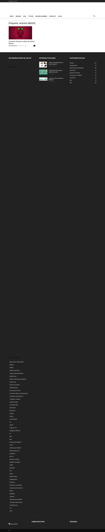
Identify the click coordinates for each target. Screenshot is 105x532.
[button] (94, 16)
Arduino (18, 16)
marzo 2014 (12, 273)
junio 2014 (11, 265)
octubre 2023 (12, 93)
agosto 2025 (12, 76)
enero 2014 (12, 278)
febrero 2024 (12, 84)
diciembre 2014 (13, 251)
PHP (11, 471)
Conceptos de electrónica (16, 396)
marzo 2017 (12, 194)
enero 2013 (12, 307)
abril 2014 (11, 270)
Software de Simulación (16, 499)
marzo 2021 (12, 133)
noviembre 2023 (13, 91)
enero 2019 (12, 157)
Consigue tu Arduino (15, 399)
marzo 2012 (12, 327)
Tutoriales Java (13, 505)
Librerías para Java (14, 450)
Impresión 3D (13, 428)
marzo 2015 (12, 243)
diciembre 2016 (13, 197)
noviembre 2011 (13, 337)
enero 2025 (12, 79)
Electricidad (13, 407)
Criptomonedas (14, 402)
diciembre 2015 (13, 221)
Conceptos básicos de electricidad (19, 393)
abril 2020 (11, 145)
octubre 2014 (12, 256)
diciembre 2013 (13, 280)
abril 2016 (11, 214)
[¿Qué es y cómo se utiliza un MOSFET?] (43, 79)
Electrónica (12, 410)
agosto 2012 (12, 314)
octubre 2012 (12, 312)
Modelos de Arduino (15, 462)
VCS (11, 508)
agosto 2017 (12, 182)
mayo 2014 (12, 268)
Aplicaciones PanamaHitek (17, 362)
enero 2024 (12, 86)
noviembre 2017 (13, 177)
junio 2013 (11, 295)
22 (34, 45)
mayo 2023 (12, 103)
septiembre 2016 (13, 204)
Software (12, 496)
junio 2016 (11, 211)
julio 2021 (11, 130)
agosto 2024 (12, 81)
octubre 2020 (12, 140)
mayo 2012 (12, 322)
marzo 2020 (12, 147)
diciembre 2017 (13, 175)
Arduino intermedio (15, 370)
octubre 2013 (12, 285)
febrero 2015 (12, 246)
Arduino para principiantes (16, 373)
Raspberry (12, 493)
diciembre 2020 (13, 138)
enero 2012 (12, 332)
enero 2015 (12, 248)
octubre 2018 (12, 162)
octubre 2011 (12, 339)
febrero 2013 (12, 305)
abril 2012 (11, 324)
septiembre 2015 (13, 229)
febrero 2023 (12, 111)
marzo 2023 (12, 108)
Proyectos (12, 482)
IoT (10, 433)
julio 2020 (11, 143)
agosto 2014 (12, 260)
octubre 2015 (12, 226)
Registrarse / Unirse (13, 1)
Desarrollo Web (14, 405)
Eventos (12, 413)
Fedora (11, 416)
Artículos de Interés (15, 385)
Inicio (11, 16)
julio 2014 (11, 263)
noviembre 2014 (13, 253)
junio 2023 (11, 101)
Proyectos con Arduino (16, 485)
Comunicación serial (15, 390)
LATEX (11, 445)
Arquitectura (13, 382)
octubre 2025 (12, 74)
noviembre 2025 (13, 71)
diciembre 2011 (13, 334)
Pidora (11, 473)
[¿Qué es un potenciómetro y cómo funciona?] (43, 64)
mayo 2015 (12, 238)
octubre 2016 (12, 202)
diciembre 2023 (13, 89)
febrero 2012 (12, 329)
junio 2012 (11, 319)
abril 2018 (11, 170)
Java (24, 16)
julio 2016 (11, 209)
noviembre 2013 (13, 283)
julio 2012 (11, 317)
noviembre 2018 (13, 160)
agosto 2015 (12, 231)
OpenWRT (12, 468)
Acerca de (52, 16)
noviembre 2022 (13, 118)
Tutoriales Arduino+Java (16, 502)
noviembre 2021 (13, 125)
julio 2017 (11, 184)
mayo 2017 (12, 189)
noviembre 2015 (13, 224)
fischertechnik (13, 419)
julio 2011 (11, 346)
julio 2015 (11, 233)
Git (10, 422)
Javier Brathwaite (13, 45)
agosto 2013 (12, 290)
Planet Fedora (13, 476)
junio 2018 (11, 167)
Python (30, 16)
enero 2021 (12, 135)
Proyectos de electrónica (16, 488)
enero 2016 (12, 219)
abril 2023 (11, 106)
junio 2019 (11, 155)
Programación (13, 479)
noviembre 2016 (13, 199)
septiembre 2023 (13, 96)
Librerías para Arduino (15, 448)
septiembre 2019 (13, 152)
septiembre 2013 (13, 287)
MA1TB (12, 456)
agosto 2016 (12, 206)
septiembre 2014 (13, 258)
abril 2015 (11, 241)
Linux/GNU (12, 453)
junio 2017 (11, 187)
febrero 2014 (12, 275)
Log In (60, 16)
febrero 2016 (12, 216)
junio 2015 (11, 236)
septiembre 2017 (13, 179)
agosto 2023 (12, 98)
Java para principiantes (15, 442)
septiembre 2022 (13, 120)
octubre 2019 (12, 150)
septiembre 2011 (13, 341)
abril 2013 (11, 300)
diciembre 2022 (13, 116)
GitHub (11, 425)
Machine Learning (41, 16)
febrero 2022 (12, 123)
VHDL (11, 511)
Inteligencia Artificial (15, 430)
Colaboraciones (14, 387)
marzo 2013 (12, 302)
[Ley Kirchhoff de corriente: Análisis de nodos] (43, 72)
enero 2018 (12, 172)
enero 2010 (12, 349)
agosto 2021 (12, 128)
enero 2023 (12, 113)
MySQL (11, 465)
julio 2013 (11, 292)
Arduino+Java (13, 376)
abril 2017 (11, 192)
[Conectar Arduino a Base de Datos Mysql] (22, 32)
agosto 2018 (12, 165)
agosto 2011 (12, 344)
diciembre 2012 (13, 310)
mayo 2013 (12, 297)
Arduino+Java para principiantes (18, 379)
